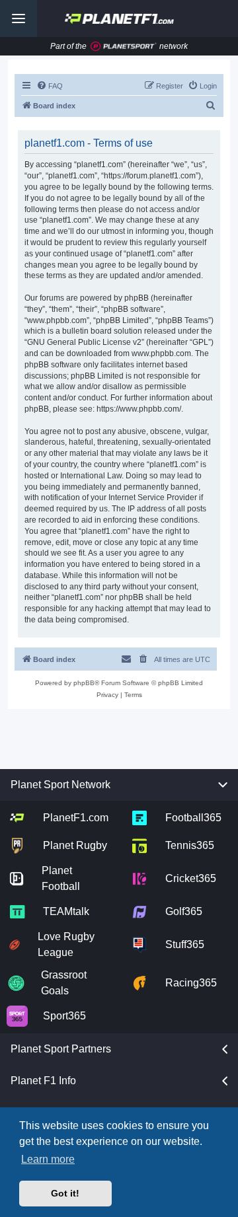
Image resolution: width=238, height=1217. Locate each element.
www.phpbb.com (161, 353)
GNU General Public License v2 (84, 342)
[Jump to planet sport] (124, 47)
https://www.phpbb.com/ (139, 409)
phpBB (84, 682)
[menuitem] (49, 86)
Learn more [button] (48, 1159)
